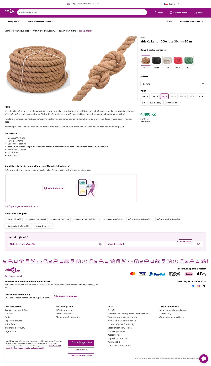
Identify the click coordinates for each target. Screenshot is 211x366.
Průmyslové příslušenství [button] (113, 219)
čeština (172, 4)
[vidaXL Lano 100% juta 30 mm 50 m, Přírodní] (37, 68)
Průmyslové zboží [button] (13, 219)
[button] (146, 64)
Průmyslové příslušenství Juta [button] (169, 219)
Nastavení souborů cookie (119, 327)
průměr (144, 76)
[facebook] (193, 286)
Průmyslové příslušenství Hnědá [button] (141, 219)
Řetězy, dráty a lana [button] (44, 226)
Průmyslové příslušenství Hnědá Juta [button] (19, 226)
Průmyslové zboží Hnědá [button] (36, 219)
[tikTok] (204, 286)
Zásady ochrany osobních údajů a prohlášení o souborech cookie (33, 347)
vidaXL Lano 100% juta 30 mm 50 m (166, 41)
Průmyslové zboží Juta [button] (60, 219)
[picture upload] (86, 188)
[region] (50, 349)
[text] (148, 114)
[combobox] (82, 12)
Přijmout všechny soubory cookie (81, 343)
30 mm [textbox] (146, 83)
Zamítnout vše (81, 350)
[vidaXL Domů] (10, 11)
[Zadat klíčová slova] (143, 12)
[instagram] (198, 286)
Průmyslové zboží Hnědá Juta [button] (86, 219)
